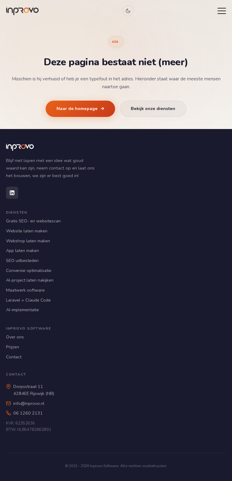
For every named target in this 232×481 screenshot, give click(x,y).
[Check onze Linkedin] (12, 193)
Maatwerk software (25, 290)
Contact (13, 357)
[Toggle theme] (128, 10)
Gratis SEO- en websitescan (33, 221)
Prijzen (12, 347)
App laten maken (22, 250)
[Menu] (222, 11)
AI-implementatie (22, 310)
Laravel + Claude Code (28, 300)
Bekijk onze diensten (153, 108)
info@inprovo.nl (28, 403)
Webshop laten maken (28, 241)
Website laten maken (26, 231)
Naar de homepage (80, 108)
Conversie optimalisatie (28, 270)
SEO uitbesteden (22, 260)
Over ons (15, 337)
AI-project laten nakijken (29, 280)
